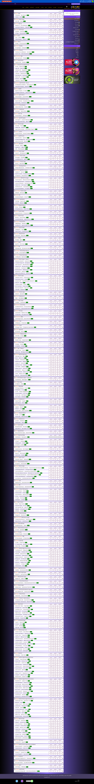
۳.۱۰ (55, 207)
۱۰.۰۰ (59, 66)
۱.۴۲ (59, 422)
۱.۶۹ (51, 115)
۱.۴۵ (51, 25)
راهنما (23, 7)
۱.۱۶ (50, 73)
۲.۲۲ (59, 331)
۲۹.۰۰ (60, 75)
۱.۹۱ (50, 145)
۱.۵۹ (51, 282)
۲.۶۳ (51, 153)
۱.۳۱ (51, 77)
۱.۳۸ (51, 52)
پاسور (46, 7)
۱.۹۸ (59, 564)
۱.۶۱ (59, 223)
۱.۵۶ (51, 92)
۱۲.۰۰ (59, 70)
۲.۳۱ (59, 268)
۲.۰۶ (51, 86)
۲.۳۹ (59, 217)
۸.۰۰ (59, 71)
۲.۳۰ (51, 264)
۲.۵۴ (51, 209)
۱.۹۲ (59, 127)
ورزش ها (77, 16)
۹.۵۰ (59, 101)
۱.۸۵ (51, 96)
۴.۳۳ (55, 25)
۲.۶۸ (51, 271)
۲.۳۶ (51, 476)
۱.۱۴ (50, 70)
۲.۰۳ (51, 373)
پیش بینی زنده (60, 7)
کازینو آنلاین (32, 7)
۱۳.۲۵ (60, 31)
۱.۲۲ (51, 71)
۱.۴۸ (51, 111)
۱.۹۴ (51, 107)
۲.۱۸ (51, 546)
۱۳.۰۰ (60, 73)
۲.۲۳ (59, 153)
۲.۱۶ (59, 119)
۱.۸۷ (51, 84)
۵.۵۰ (51, 21)
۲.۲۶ (59, 673)
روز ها (78, 46)
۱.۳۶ (51, 47)
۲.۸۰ (55, 17)
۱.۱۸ (50, 298)
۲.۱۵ (51, 207)
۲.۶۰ (59, 175)
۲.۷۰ (59, 183)
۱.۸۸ (51, 39)
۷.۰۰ (51, 37)
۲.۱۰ (51, 388)
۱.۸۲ (51, 219)
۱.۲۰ (51, 262)
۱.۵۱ (59, 21)
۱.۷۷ (51, 318)
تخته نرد (42, 7)
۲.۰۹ (51, 669)
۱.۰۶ (51, 137)
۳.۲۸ (59, 373)
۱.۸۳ (59, 244)
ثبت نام (69, 4)
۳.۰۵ (55, 86)
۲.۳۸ (51, 346)
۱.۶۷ (51, 80)
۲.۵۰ (51, 175)
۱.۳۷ (59, 239)
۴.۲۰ (55, 21)
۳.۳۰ (55, 96)
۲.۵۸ (51, 375)
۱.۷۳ (51, 197)
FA (15, 3)
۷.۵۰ (55, 31)
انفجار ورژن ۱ (37, 7)
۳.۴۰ (51, 27)
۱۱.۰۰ (55, 75)
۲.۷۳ (59, 289)
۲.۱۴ (51, 183)
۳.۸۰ (59, 39)
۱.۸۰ (51, 43)
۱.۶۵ (51, 149)
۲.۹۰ (55, 107)
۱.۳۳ (59, 157)
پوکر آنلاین (50, 7)
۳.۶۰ (55, 27)
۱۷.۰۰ (59, 15)
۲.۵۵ (59, 209)
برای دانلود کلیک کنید (6, 1)
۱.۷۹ (51, 139)
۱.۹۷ (51, 702)
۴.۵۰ (59, 33)
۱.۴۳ (59, 159)
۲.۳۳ (51, 582)
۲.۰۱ (51, 384)
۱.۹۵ (59, 163)
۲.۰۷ (51, 432)
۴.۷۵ (55, 47)
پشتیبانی (27, 7)
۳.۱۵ (59, 58)
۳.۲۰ (55, 102)
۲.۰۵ (51, 53)
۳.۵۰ (55, 33)
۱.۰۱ (50, 167)
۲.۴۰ (51, 186)
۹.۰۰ (51, 416)
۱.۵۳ (51, 752)
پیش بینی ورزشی (66, 8)
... (55, 437)
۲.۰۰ (59, 27)
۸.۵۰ (55, 15)
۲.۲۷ (51, 252)
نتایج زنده (54, 7)
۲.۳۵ (51, 268)
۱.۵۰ (51, 78)
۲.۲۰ (51, 17)
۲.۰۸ (51, 58)
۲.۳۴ (51, 365)
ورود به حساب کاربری (75, 4)
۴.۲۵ (55, 62)
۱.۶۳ (51, 179)
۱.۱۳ (51, 15)
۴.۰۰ (55, 78)
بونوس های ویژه (77, 781)
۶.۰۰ (59, 62)
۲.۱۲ (51, 622)
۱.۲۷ (51, 66)
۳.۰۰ (55, 53)
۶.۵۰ (59, 25)
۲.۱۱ (59, 271)
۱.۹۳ (59, 287)
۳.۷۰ (59, 17)
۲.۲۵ (51, 289)
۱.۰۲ (51, 75)
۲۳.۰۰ (60, 137)
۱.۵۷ (51, 631)
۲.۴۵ (59, 264)
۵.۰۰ (55, 77)
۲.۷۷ (55, 235)
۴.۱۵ (59, 121)
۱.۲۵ (51, 607)
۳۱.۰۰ (60, 167)
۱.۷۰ (51, 33)
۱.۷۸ (51, 499)
